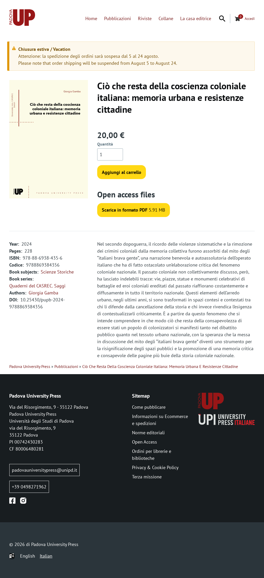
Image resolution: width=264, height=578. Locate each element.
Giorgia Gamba (43, 293)
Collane (166, 18)
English (27, 556)
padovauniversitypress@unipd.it (44, 470)
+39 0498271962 (29, 487)
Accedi (250, 18)
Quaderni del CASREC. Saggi (37, 286)
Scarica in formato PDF (124, 210)
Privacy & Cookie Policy (155, 467)
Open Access (144, 442)
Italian (46, 556)
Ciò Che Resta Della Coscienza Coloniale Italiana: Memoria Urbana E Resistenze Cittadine (160, 366)
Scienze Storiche (57, 272)
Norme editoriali (148, 433)
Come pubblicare (149, 407)
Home (91, 18)
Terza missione (147, 477)
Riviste (145, 18)
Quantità (105, 144)
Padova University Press (29, 366)
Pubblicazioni (117, 18)
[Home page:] (22, 18)
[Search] (222, 18)
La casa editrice (195, 18)
